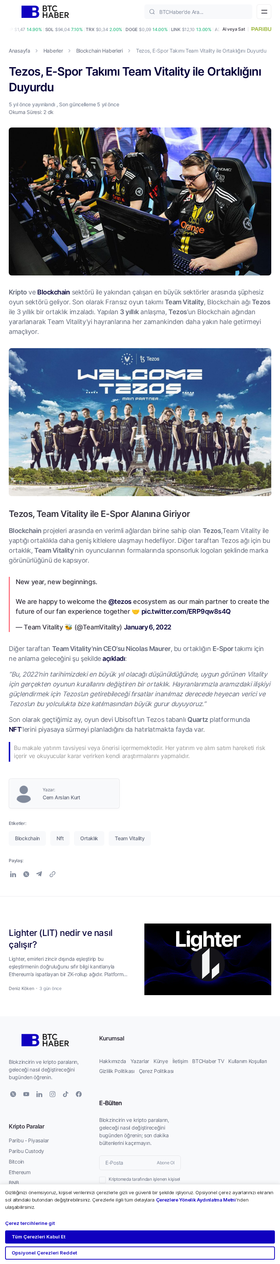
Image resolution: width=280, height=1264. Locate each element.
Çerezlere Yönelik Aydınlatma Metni (196, 1200)
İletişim (180, 1061)
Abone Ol (166, 1163)
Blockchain (53, 292)
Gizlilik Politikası (117, 1070)
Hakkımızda (112, 1061)
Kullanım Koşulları (247, 1061)
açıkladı (113, 658)
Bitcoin (16, 1161)
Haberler (53, 50)
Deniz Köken (21, 988)
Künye (160, 1061)
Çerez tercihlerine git (30, 1223)
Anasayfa (19, 50)
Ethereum (20, 1172)
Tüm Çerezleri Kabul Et (38, 1237)
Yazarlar (140, 1061)
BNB (14, 1182)
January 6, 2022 (147, 627)
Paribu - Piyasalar (29, 1140)
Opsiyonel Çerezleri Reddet (44, 1253)
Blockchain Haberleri (99, 50)
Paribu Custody (26, 1150)
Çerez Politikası (156, 1070)
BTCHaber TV (208, 1061)
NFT (15, 729)
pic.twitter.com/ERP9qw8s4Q (186, 611)
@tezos (120, 601)
